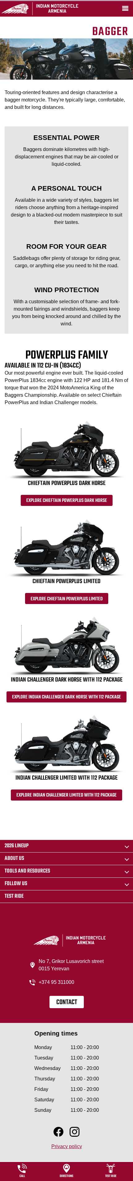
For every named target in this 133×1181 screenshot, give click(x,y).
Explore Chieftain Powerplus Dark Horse (66, 501)
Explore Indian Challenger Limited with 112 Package (66, 795)
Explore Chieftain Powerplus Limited (67, 599)
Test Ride (14, 896)
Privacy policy (66, 1146)
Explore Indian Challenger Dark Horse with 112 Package (66, 697)
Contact (66, 1002)
